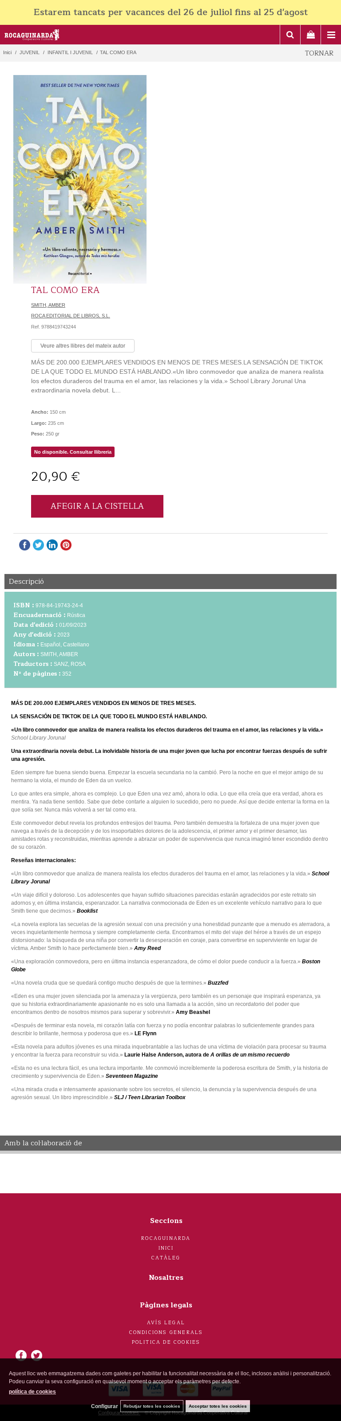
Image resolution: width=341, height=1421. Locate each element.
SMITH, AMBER (48, 305)
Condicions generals (166, 1332)
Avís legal (166, 1322)
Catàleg (165, 1258)
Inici (166, 1248)
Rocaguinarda (165, 1238)
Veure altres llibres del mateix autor (82, 346)
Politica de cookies (166, 1342)
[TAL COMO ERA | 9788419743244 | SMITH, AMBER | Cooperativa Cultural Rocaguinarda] (80, 179)
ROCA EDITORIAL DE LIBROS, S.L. (70, 315)
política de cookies (32, 1392)
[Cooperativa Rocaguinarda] (32, 36)
